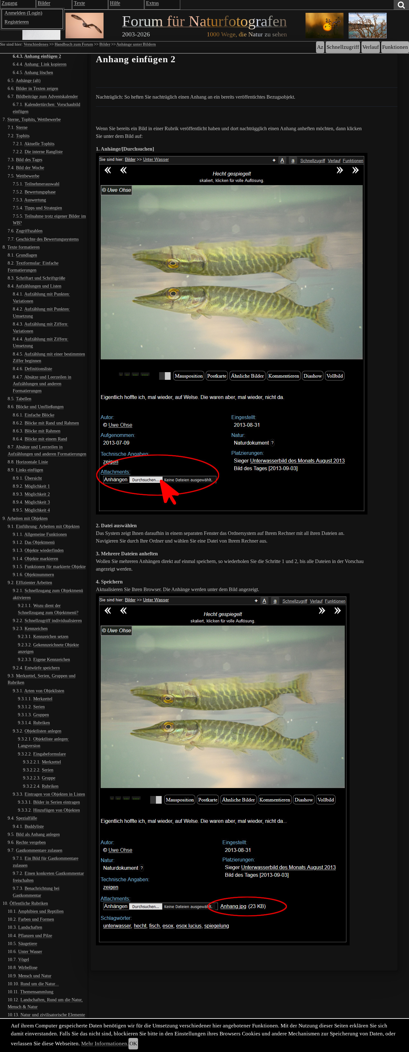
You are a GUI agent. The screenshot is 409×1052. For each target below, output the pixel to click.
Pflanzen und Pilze (35, 935)
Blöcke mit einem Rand (46, 438)
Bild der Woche (30, 167)
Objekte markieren (41, 558)
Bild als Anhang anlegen (38, 834)
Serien (39, 706)
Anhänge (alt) (28, 80)
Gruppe (48, 777)
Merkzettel (42, 698)
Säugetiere (27, 943)
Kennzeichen (36, 628)
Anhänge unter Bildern (136, 44)
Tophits (22, 135)
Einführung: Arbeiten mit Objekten (48, 526)
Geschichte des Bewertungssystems (47, 239)
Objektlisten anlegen (43, 730)
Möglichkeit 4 (37, 510)
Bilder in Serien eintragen (56, 802)
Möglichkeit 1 (37, 486)
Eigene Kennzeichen (51, 659)
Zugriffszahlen (29, 230)
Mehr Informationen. (104, 1044)
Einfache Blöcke (39, 414)
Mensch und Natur (34, 975)
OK (133, 1044)
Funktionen (395, 47)
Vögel (23, 959)
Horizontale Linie (32, 461)
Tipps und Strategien (43, 207)
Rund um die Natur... (39, 983)
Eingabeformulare (49, 753)
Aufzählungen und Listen (38, 286)
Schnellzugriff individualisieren (53, 620)
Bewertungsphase (40, 191)
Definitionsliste (38, 368)
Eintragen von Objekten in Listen (55, 794)
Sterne (21, 127)
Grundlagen (26, 255)
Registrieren (16, 22)
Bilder (104, 44)
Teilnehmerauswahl (42, 183)
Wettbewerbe (27, 175)
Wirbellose (27, 967)
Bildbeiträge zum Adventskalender (47, 96)
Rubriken (41, 722)
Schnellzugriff (343, 47)
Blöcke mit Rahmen (42, 430)
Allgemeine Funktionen (45, 534)
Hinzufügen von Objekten (56, 810)
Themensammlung (36, 991)
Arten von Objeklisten (44, 690)
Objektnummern (39, 574)
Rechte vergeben (31, 842)
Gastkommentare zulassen (39, 850)
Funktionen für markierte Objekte (55, 566)
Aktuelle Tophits (39, 143)
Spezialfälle (26, 818)
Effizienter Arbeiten (34, 582)
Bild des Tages (29, 159)
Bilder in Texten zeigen (37, 88)
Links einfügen (29, 469)
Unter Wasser (30, 951)
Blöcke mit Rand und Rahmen (52, 422)
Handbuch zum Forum (74, 44)
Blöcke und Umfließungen (40, 406)
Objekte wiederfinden (44, 550)
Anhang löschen (38, 72)
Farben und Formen (36, 919)
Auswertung (35, 199)
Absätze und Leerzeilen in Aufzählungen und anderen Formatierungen (42, 383)
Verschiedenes (36, 44)
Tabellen (23, 398)
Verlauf (370, 47)
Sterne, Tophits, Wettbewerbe (34, 119)
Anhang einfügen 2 (42, 56)
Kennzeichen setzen (50, 636)
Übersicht (33, 477)
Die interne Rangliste (44, 151)
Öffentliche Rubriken (29, 903)
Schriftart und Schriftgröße (40, 278)
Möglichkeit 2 (37, 494)
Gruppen (41, 714)
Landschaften (30, 927)
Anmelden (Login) (23, 13)
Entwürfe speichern (42, 667)
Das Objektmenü (40, 542)
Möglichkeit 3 (37, 502)
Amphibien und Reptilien (41, 911)
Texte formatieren (23, 247)
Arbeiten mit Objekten (27, 518)
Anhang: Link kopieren (45, 64)
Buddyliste (34, 826)
